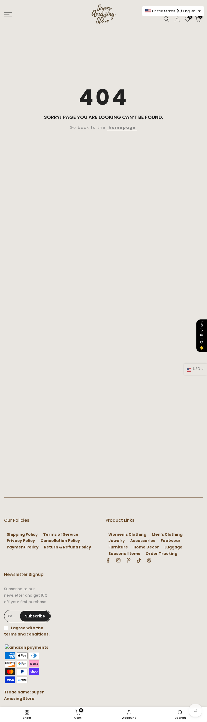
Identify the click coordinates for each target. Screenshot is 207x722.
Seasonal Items (124, 553)
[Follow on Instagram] (118, 560)
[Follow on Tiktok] (138, 560)
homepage (122, 127)
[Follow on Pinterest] (128, 560)
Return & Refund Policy (67, 547)
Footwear (171, 540)
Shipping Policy (22, 534)
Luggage (173, 547)
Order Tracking (161, 553)
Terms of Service (60, 534)
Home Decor (146, 547)
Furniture (118, 547)
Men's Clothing (167, 534)
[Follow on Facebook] (108, 560)
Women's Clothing (127, 534)
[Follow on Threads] (149, 560)
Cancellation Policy (60, 540)
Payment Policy (23, 547)
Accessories (142, 540)
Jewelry (116, 540)
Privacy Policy (21, 540)
